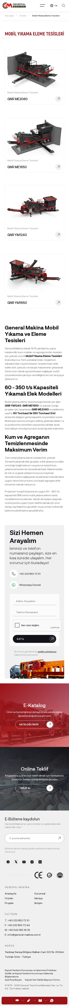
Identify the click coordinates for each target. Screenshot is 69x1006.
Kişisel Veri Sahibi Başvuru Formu (42, 979)
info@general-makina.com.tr (24, 934)
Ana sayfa (9, 15)
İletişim (38, 902)
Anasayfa (10, 893)
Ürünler (22, 15)
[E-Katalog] (40, 1000)
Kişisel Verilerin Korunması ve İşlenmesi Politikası (30, 970)
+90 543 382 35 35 (19, 929)
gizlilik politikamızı (47, 651)
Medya (38, 898)
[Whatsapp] (52, 1000)
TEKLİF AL (25, 788)
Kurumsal (39, 893)
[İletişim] (17, 1000)
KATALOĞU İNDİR (29, 724)
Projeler (9, 902)
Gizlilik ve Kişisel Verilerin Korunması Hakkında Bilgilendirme (29, 975)
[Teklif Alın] (29, 1000)
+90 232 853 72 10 (18, 920)
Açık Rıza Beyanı (13, 979)
